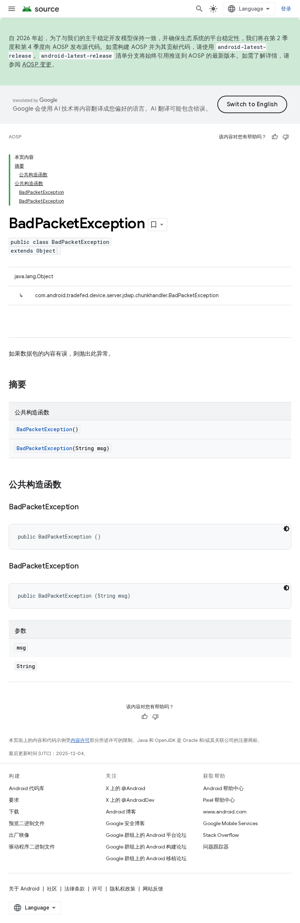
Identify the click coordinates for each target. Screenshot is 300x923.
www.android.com (225, 811)
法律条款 (74, 889)
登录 (286, 8)
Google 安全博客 (125, 823)
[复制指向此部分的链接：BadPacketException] (86, 507)
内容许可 (80, 740)
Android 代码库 (26, 788)
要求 (14, 800)
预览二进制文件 (27, 823)
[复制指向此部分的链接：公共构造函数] (68, 485)
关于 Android (24, 889)
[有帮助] (274, 136)
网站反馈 (153, 889)
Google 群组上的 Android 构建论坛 (146, 846)
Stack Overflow (221, 835)
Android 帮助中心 (223, 788)
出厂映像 (19, 835)
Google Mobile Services (230, 823)
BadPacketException (44, 429)
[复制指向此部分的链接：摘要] (33, 385)
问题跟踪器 (216, 846)
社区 (52, 889)
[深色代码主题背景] (286, 528)
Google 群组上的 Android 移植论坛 (146, 858)
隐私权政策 (122, 889)
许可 (97, 889)
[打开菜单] (11, 9)
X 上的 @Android (125, 788)
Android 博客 (121, 811)
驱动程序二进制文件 (32, 846)
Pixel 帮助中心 (219, 800)
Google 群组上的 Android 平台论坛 (146, 835)
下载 (14, 811)
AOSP (15, 137)
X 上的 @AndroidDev (130, 800)
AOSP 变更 (37, 64)
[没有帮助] (285, 136)
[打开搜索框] (199, 8)
